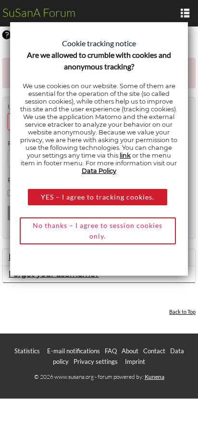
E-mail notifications (73, 351)
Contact (154, 351)
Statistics (27, 351)
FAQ (111, 351)
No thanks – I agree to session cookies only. (97, 230)
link (125, 155)
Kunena (154, 377)
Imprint (135, 361)
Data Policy (99, 170)
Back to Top (182, 311)
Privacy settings (96, 361)
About (130, 351)
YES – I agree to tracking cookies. (97, 197)
